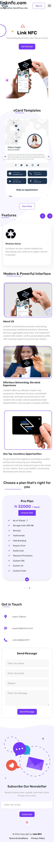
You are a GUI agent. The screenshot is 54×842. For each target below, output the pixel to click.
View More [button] (27, 206)
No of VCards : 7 (20, 520)
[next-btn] (48, 156)
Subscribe (27, 814)
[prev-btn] (5, 156)
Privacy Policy (38, 838)
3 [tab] (29, 588)
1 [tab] (24, 588)
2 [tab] (27, 588)
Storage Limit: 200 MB (23, 525)
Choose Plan (27, 513)
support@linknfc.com (22, 628)
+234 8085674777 (21, 640)
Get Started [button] (27, 46)
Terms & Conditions (18, 838)
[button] (39, 6)
